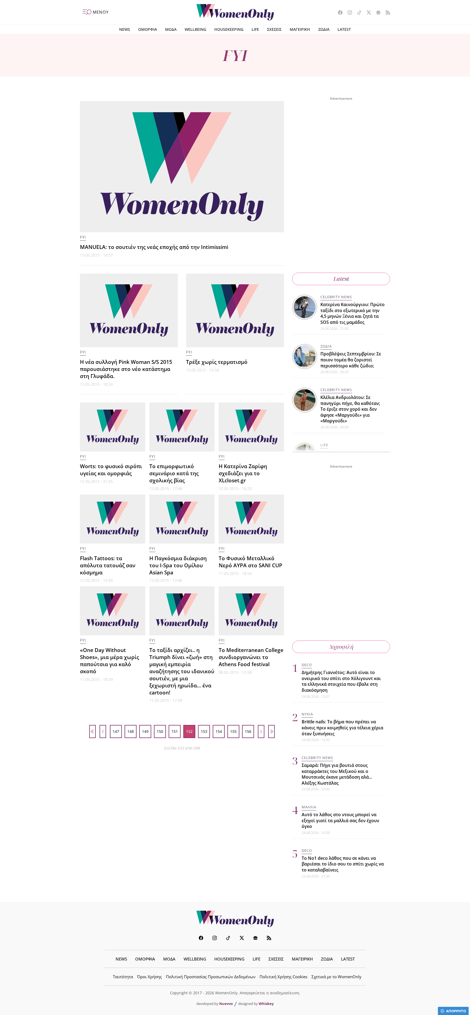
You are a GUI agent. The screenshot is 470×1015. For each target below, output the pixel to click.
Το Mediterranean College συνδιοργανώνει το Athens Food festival (251, 657)
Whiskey (266, 1003)
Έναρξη (92, 731)
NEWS (124, 29)
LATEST (344, 29)
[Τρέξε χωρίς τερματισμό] (235, 310)
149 (145, 731)
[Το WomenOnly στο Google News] (376, 13)
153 (204, 731)
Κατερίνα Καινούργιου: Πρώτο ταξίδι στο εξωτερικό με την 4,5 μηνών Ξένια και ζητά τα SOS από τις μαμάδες (352, 313)
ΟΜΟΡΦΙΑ (147, 29)
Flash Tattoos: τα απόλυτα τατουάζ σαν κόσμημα (107, 565)
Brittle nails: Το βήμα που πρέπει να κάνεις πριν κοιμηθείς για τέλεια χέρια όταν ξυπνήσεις (342, 727)
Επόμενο (261, 731)
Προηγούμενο (103, 731)
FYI (83, 237)
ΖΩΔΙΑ (323, 29)
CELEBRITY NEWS (336, 296)
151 (174, 731)
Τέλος (271, 731)
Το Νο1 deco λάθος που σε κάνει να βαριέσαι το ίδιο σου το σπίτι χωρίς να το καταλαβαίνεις (343, 864)
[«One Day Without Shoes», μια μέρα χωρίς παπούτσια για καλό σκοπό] (112, 610)
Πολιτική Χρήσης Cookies (283, 976)
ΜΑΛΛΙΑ (309, 806)
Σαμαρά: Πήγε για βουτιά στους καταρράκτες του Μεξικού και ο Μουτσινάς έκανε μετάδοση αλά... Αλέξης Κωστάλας (337, 774)
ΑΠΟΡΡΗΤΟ (456, 1010)
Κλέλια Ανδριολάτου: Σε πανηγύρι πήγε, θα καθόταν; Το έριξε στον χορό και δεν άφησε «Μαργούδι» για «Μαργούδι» (350, 409)
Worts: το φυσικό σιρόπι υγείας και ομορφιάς (111, 469)
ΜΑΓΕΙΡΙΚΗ (300, 29)
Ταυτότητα (123, 976)
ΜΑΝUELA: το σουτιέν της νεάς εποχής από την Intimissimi (154, 247)
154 (218, 731)
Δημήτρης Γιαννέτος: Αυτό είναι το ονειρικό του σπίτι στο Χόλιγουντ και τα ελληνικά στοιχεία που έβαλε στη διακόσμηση (341, 681)
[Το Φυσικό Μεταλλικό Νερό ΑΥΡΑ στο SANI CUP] (251, 519)
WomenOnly (235, 919)
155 (233, 731)
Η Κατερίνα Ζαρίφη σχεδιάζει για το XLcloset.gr (243, 473)
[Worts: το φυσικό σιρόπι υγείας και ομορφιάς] (112, 427)
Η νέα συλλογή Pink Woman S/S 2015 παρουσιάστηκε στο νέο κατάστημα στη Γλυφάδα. (126, 369)
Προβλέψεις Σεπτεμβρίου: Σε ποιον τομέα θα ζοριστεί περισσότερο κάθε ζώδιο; (350, 359)
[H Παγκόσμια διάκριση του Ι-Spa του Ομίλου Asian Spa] (182, 519)
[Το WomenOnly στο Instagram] (348, 13)
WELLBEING (195, 29)
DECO (307, 664)
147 (116, 731)
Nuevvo (226, 1003)
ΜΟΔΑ (171, 29)
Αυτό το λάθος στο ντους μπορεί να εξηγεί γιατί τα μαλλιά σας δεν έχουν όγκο (340, 820)
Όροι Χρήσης (149, 976)
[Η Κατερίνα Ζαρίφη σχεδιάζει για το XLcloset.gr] (251, 427)
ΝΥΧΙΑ (307, 714)
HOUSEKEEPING (228, 29)
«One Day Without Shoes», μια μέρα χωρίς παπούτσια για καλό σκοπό (109, 660)
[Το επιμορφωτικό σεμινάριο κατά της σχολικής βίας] (182, 427)
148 (130, 731)
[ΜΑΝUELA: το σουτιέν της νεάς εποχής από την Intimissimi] (182, 166)
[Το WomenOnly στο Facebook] (338, 13)
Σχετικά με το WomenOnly (336, 976)
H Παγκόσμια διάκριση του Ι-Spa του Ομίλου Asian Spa (178, 565)
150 (160, 731)
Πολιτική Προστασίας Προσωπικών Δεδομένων (210, 976)
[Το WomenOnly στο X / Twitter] (367, 13)
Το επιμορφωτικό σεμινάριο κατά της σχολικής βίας (174, 473)
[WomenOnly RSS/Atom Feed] (386, 13)
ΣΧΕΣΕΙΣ (274, 29)
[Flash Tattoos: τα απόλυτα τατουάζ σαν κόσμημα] (112, 519)
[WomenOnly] (235, 12)
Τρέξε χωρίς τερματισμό (217, 361)
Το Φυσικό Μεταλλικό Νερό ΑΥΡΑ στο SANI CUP (250, 561)
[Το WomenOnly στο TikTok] (357, 13)
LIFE (255, 29)
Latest (341, 278)
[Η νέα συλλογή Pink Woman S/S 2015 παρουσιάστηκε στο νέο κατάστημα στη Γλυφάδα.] (129, 310)
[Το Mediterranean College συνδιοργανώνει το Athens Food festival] (251, 610)
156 (248, 731)
